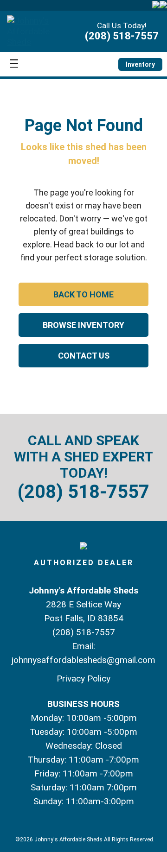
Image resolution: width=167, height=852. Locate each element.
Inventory (140, 64)
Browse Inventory (83, 325)
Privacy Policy (83, 678)
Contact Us (83, 355)
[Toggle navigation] (14, 64)
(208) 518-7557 (122, 36)
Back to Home (83, 294)
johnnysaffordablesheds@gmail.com (83, 660)
